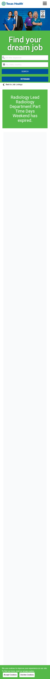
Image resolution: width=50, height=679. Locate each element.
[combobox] (25, 57)
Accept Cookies (10, 675)
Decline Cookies (27, 675)
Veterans (25, 79)
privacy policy (29, 671)
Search (25, 71)
